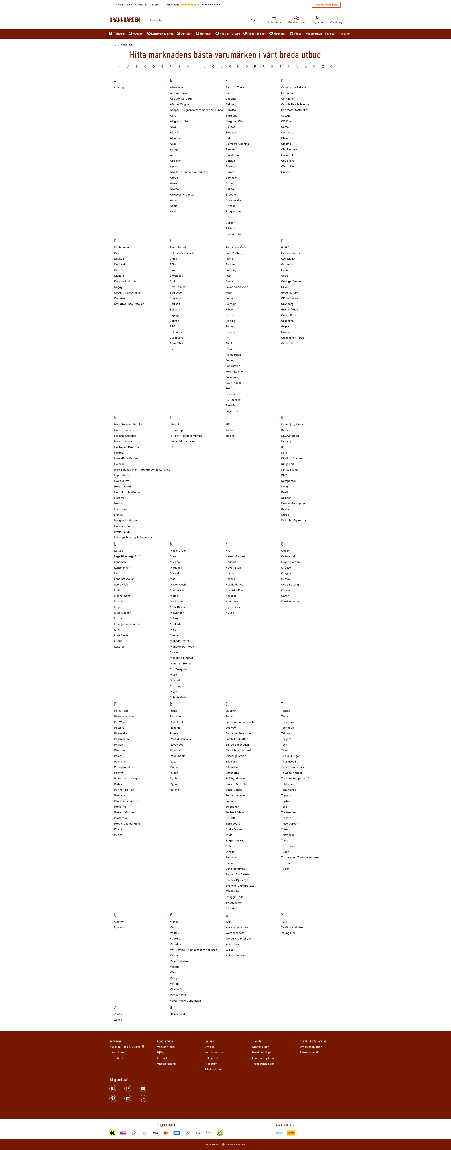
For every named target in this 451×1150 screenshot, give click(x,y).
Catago (285, 115)
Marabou (175, 562)
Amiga (174, 149)
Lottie (118, 618)
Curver (286, 172)
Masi (173, 579)
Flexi (229, 349)
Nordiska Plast (235, 590)
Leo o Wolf (121, 584)
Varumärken (314, 33)
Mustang (175, 686)
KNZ (284, 475)
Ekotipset (176, 275)
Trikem (285, 829)
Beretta (231, 110)
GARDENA (288, 258)
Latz (117, 573)
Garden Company (292, 253)
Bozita (230, 189)
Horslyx (119, 497)
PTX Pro (119, 829)
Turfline (286, 863)
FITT (229, 337)
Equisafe (175, 298)
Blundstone (233, 155)
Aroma (174, 189)
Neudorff (232, 562)
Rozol (173, 761)
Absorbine (177, 87)
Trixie (285, 840)
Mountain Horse (180, 663)
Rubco (174, 772)
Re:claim (175, 716)
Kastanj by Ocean (292, 424)
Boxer (229, 183)
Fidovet (231, 315)
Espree (174, 320)
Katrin (285, 430)
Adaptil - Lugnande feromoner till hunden (197, 110)
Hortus (118, 503)
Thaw (284, 750)
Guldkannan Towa (292, 337)
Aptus (174, 166)
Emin (173, 281)
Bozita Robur (234, 234)
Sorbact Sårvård (236, 812)
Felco (229, 298)
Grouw (285, 332)
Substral (231, 857)
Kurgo (285, 514)
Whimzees (232, 944)
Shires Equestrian (237, 744)
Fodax (229, 360)
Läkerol (119, 646)
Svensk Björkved (237, 880)
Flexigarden (233, 354)
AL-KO (174, 132)
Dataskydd (212, 1144)
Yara (284, 921)
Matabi (174, 595)
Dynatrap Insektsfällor (129, 304)
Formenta (232, 377)
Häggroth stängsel (126, 520)
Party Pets (121, 710)
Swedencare (234, 902)
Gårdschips (288, 343)
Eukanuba (176, 332)
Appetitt (175, 160)
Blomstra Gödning (237, 143)
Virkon (174, 983)
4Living (119, 87)
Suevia (230, 863)
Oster (285, 595)
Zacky (118, 1014)
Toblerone (287, 784)
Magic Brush (178, 550)
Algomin (175, 138)
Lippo (118, 607)
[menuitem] (115, 34)
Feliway (231, 304)
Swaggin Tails (234, 897)
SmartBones (234, 789)
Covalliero (287, 160)
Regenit (175, 727)
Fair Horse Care (236, 247)
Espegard (176, 315)
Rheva (174, 733)
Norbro (230, 579)
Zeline (118, 1019)
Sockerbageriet (236, 795)
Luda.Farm (121, 635)
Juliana (230, 435)
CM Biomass (289, 149)
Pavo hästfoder (124, 716)
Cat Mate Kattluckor (294, 110)
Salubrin (231, 710)
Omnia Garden (290, 562)
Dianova (119, 275)
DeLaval (119, 258)
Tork (284, 806)
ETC (172, 326)
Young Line (288, 933)
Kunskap (344, 33)
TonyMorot (288, 789)
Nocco (230, 573)
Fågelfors (232, 411)
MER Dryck (177, 607)
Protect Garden (124, 812)
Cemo (285, 127)
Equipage (176, 292)
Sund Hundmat (235, 868)
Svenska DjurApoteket (241, 885)
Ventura (175, 938)
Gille (284, 287)
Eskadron (176, 309)
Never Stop (233, 567)
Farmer (230, 264)
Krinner (286, 497)
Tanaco (285, 710)
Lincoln (118, 601)
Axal (173, 211)
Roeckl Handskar (181, 739)
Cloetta (286, 143)
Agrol (173, 115)
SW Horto (232, 891)
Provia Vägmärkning (127, 823)
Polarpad (120, 761)
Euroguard (176, 337)
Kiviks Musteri (291, 469)
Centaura (287, 132)
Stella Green (234, 829)
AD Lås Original (180, 104)
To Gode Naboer (291, 772)
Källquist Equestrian (294, 520)
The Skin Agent (291, 756)
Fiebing (230, 320)
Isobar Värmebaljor (182, 441)
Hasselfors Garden (126, 458)
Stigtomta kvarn (236, 840)
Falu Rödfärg (234, 253)
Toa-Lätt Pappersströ (295, 778)
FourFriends (234, 383)
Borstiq (230, 172)
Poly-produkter (124, 767)
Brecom (231, 194)
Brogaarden (233, 211)
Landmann (120, 562)
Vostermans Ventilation (185, 1000)
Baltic (229, 93)
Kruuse (286, 509)
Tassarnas (287, 722)
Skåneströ (232, 772)
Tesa (284, 744)
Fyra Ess (231, 405)
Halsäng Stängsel (125, 435)
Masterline (177, 590)
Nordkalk (231, 595)
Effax (173, 258)
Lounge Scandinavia (127, 624)
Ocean (285, 550)
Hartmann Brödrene (127, 447)
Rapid (173, 710)
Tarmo (285, 716)
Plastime (119, 750)
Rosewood (176, 744)
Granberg (287, 304)
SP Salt (230, 818)
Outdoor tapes (290, 601)
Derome (119, 270)
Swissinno (232, 908)
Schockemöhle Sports (240, 722)
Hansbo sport (123, 441)
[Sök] (253, 20)
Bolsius (230, 160)
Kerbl (284, 452)
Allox (173, 143)
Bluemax (231, 149)
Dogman (119, 298)
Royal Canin (177, 756)
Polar (117, 756)
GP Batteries (289, 298)
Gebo (284, 275)
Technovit (287, 727)
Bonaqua (231, 166)
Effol (173, 264)
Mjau (173, 629)
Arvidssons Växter (182, 194)
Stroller (231, 851)
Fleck (229, 343)
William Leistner (236, 955)
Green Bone (289, 315)
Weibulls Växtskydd (239, 938)
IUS (172, 447)
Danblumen (121, 247)
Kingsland (287, 464)
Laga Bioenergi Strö (127, 556)
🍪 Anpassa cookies (233, 1144)
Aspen (174, 200)
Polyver (119, 772)
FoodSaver (233, 366)
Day (116, 253)
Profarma (120, 806)
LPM (117, 629)
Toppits (286, 795)
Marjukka (176, 567)
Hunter (118, 514)
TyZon (285, 868)
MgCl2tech (177, 612)
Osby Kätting (290, 584)
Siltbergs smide (236, 756)
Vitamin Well (178, 995)
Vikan (173, 972)
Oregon (286, 573)
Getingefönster (291, 281)
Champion (287, 138)
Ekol (172, 270)
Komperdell (288, 481)
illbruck (175, 424)
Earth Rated (178, 247)
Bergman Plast (235, 121)
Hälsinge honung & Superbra (133, 537)
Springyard (233, 823)
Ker (283, 447)
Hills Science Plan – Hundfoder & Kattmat (142, 469)
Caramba (287, 93)
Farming (231, 270)
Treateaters (289, 812)
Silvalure (231, 761)
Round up (176, 750)
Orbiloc (286, 567)
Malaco (174, 556)
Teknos (285, 733)
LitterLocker (122, 612)
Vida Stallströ (179, 961)
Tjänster (330, 33)
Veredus (175, 944)
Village (174, 978)
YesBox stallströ (292, 927)
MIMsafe (176, 624)
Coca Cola (287, 155)
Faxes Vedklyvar (237, 287)
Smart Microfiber (237, 784)
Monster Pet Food (182, 646)
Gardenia (287, 264)
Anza (173, 155)
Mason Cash (178, 584)
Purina (118, 835)
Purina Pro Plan (124, 789)
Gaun (284, 270)
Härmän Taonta (124, 526)
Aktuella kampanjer (326, 4)
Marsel (174, 573)
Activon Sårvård (181, 98)
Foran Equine (234, 371)
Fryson (230, 394)
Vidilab (174, 966)
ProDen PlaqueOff (126, 801)
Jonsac (230, 430)
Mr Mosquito (178, 669)
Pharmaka (120, 733)
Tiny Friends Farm (293, 767)
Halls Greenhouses (126, 430)
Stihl (228, 846)
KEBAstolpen (290, 435)
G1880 (285, 247)
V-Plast (175, 921)
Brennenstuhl (234, 200)
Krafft (285, 492)
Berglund (231, 115)
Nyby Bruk (233, 607)
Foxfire (230, 388)
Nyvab (230, 612)
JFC (228, 424)
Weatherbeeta (235, 933)
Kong (284, 486)
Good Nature (289, 292)
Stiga (229, 835)
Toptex (285, 801)
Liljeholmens (122, 595)
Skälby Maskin (235, 778)
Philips (118, 744)
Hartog (118, 452)
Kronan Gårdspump (294, 503)
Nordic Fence (234, 584)
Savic (229, 716)
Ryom (174, 784)
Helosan (119, 464)
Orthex (286, 579)
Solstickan (232, 806)
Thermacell (288, 761)
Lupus (118, 641)
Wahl (229, 921)
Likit (117, 590)
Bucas (229, 217)
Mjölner (175, 635)
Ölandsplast (177, 1014)
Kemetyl (286, 441)
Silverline (232, 767)
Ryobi (174, 778)
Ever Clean (177, 343)
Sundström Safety (238, 874)
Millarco (175, 618)
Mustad (175, 680)
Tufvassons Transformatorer (300, 857)
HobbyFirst (121, 481)
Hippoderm (121, 475)
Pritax (118, 784)
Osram (285, 590)
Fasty (229, 281)
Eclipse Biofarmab (182, 253)
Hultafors (120, 509)
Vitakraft (176, 989)
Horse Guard (122, 486)
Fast (228, 275)
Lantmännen (122, 567)
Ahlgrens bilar (179, 121)
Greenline (287, 320)
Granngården (125, 44)
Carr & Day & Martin (295, 104)
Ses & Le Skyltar (237, 739)
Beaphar (231, 98)
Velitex (174, 933)
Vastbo (174, 927)
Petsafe (119, 727)
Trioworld (287, 835)
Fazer (229, 292)
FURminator (234, 399)
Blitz (228, 138)
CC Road (286, 121)
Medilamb (176, 601)
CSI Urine (287, 166)
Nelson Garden (235, 556)
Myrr (173, 691)
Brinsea (230, 206)
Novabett (232, 601)
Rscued (175, 767)
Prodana (119, 795)
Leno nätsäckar (124, 579)
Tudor (285, 851)
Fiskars (230, 332)
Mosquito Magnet (181, 658)
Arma (173, 183)
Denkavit (120, 264)
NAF (228, 550)
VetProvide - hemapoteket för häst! (194, 949)
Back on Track (235, 87)
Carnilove (287, 98)
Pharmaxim (121, 739)
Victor (174, 955)
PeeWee (119, 722)
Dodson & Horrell (125, 281)
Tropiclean (288, 846)
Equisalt (175, 304)
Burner (230, 222)
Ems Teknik (177, 287)
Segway (231, 727)
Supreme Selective (238, 733)
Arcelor (175, 177)
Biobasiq (231, 132)
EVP (172, 349)
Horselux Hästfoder (127, 492)
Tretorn (286, 818)
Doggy (118, 287)
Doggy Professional (127, 292)
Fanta (229, 258)
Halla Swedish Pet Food (129, 424)
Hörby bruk (122, 531)
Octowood (288, 556)
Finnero (231, 326)
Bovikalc (231, 177)
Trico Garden (289, 823)
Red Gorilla (177, 722)
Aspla (173, 206)
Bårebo (230, 228)
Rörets (174, 789)
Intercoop (176, 430)
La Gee (118, 550)
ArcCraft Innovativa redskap (189, 172)
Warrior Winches (237, 927)
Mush (173, 674)
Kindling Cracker (292, 458)
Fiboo (229, 309)
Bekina (230, 104)
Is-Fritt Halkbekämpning (186, 435)
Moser (174, 652)
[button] (202, 4)
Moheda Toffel (179, 641)
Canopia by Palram (293, 87)
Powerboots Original (127, 778)
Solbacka (231, 801)
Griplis (285, 326)
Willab (230, 949)
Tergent (286, 739)
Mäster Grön (178, 697)
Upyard (119, 927)
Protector (120, 818)
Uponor (119, 921)
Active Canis (178, 93)
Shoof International (238, 750)
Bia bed (230, 127)
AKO (173, 127)
